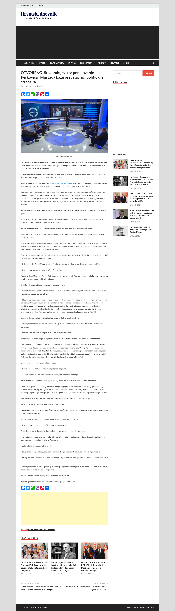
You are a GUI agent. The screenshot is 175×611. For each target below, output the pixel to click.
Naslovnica (28, 63)
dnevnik (39, 86)
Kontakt (40, 6)
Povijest (102, 63)
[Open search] (153, 63)
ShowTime (114, 63)
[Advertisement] (87, 42)
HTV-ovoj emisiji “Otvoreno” (61, 183)
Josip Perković (34, 530)
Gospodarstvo (87, 63)
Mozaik (126, 63)
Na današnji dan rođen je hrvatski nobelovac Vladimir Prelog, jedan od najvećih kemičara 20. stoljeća (64, 566)
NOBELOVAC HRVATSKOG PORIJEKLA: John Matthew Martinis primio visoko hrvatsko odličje (93, 566)
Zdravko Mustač (48, 530)
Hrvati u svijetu (57, 63)
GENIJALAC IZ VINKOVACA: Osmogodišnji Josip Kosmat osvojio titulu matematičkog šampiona (34, 566)
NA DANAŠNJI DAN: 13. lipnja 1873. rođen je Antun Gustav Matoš (141, 229)
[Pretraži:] (133, 73)
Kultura (72, 63)
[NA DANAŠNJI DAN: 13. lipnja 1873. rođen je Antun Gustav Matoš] (120, 227)
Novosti (41, 63)
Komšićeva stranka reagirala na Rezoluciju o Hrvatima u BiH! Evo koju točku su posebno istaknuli (142, 214)
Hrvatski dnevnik (41, 607)
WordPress (140, 607)
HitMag (151, 607)
